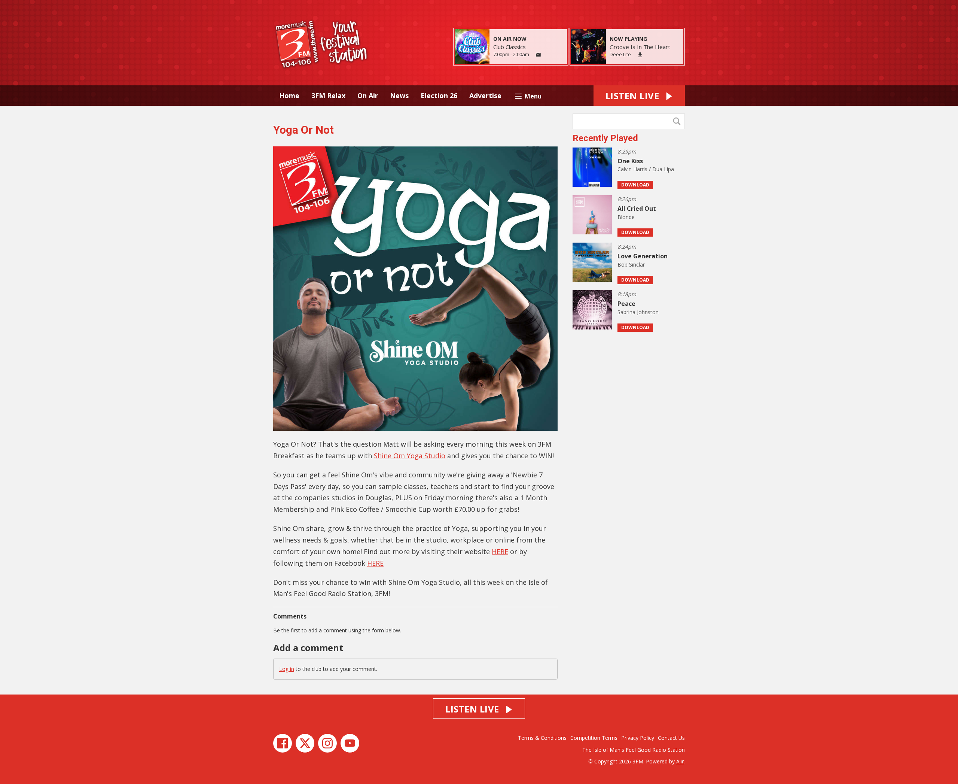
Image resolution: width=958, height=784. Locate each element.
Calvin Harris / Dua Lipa (645, 169)
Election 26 (439, 95)
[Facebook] (282, 743)
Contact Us (671, 737)
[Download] (640, 54)
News (399, 95)
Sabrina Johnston (638, 312)
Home (289, 95)
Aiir (680, 761)
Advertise (485, 95)
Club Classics (509, 46)
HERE (500, 551)
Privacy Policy (637, 737)
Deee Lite (620, 54)
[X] (305, 743)
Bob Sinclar (631, 264)
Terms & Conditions (542, 737)
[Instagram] (327, 743)
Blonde (626, 217)
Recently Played (605, 138)
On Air (367, 95)
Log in (286, 668)
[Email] (538, 54)
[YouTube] (350, 743)
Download (635, 185)
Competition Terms (593, 737)
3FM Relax (328, 95)
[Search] (678, 121)
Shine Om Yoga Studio (409, 455)
